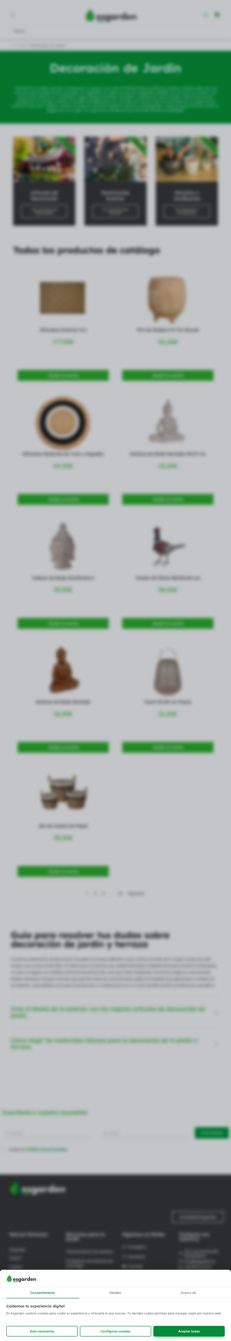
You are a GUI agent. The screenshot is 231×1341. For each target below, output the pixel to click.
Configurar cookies (115, 1331)
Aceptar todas (189, 1331)
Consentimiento (42, 1293)
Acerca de (188, 1293)
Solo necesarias (42, 1331)
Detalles (115, 1293)
